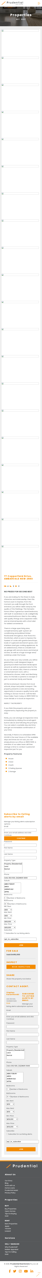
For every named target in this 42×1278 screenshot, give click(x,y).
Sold (6, 1216)
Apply (7, 1226)
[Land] (13, 866)
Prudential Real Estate (12, 3)
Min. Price (7, 918)
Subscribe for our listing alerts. (18, 933)
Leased (8, 1231)
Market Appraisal (11, 1249)
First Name (8, 848)
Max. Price (8, 924)
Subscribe (8, 930)
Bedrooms (8, 894)
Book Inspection (21, 967)
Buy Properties (10, 1209)
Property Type (9, 860)
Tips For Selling (10, 1252)
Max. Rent (8, 912)
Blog (6, 1183)
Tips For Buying (10, 1213)
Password (8, 841)
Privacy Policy (10, 1193)
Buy (18, 19)
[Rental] (13, 869)
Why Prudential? (11, 1247)
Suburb (7, 880)
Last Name (8, 854)
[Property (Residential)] (13, 864)
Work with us (10, 1185)
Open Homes (10, 1211)
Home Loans (10, 1188)
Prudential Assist (11, 1190)
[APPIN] (12, 891)
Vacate (8, 1228)
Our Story (8, 1180)
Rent (23, 19)
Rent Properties (11, 1224)
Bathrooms (8, 900)
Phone (6, 874)
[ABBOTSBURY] (12, 884)
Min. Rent (7, 906)
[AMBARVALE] (12, 889)
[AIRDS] (12, 886)
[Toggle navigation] (39, 3)
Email (6, 826)
